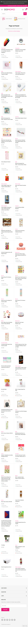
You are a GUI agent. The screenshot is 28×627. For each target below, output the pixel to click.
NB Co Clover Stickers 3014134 (7, 433)
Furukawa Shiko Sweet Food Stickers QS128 (6, 345)
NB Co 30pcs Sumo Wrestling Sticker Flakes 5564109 (6, 323)
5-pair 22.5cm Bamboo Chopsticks (19, 501)
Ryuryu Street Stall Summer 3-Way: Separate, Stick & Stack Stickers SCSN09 (21, 278)
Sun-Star (17, 453)
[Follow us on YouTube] (10, 620)
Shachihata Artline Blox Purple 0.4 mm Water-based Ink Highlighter (7, 51)
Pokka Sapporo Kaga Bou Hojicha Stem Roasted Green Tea (20, 570)
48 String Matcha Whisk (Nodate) (19, 208)
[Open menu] (2, 9)
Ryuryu (2, 275)
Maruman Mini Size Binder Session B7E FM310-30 (6, 366)
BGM (2, 71)
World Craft (17, 252)
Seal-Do (16, 342)
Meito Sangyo (17, 183)
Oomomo (17, 116)
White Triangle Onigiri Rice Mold (20, 390)
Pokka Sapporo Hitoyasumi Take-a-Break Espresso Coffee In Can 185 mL (6, 208)
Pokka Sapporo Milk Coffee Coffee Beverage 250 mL (20, 73)
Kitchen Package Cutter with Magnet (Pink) (6, 253)
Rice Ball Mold (3, 389)
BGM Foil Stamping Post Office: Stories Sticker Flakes (20, 164)
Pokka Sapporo (18, 71)
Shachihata (3, 48)
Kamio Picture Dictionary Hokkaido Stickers (20, 231)
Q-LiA (16, 409)
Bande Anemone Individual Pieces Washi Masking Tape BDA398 (20, 141)
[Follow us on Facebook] (2, 620)
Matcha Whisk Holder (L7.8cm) (20, 118)
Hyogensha (17, 48)
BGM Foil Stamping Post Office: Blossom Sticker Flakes (7, 119)
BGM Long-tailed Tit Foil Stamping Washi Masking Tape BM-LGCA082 (7, 96)
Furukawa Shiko (4, 342)
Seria (16, 545)
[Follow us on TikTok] (12, 620)
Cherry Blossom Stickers (5, 161)
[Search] (25, 13)
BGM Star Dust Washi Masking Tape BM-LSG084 (6, 73)
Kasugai (16, 520)
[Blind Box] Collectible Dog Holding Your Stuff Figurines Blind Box (6, 141)
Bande (16, 138)
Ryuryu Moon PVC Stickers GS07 (6, 278)
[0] (25, 9)
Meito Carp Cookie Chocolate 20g (20, 186)
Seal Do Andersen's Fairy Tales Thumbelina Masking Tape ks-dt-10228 (21, 345)
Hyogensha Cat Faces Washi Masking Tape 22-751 (20, 50)
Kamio (16, 229)
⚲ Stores (24, 5)
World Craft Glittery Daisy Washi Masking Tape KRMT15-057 (20, 255)
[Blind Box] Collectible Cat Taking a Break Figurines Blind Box (7, 232)
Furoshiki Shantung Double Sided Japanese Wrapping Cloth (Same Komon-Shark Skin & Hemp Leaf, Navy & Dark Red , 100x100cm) (6, 523)
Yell (2, 138)
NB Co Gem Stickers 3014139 (6, 501)
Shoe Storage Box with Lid (6, 566)
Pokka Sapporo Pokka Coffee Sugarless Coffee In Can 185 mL (20, 369)
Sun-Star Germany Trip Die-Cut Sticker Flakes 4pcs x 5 (20, 456)
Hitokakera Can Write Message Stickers (21, 412)
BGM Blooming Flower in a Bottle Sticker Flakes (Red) (20, 434)
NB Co (2, 320)
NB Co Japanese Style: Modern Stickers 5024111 (19, 478)
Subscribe (5, 609)
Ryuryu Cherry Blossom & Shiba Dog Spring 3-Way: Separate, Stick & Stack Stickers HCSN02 (6, 479)
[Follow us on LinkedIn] (14, 620)
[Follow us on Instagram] (5, 620)
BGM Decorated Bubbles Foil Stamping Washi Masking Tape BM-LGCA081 (21, 96)
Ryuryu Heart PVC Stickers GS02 (20, 301)
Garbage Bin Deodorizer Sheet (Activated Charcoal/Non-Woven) (6, 411)
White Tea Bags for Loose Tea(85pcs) (20, 547)
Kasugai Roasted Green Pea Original (20, 523)
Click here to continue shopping (14, 31)
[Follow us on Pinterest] (7, 620)
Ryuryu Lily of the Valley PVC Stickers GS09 (6, 301)
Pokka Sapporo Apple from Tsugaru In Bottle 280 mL (6, 186)
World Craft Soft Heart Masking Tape (19, 323)
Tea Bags (3, 545)
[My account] (23, 9)
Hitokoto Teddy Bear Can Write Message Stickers (7, 456)
